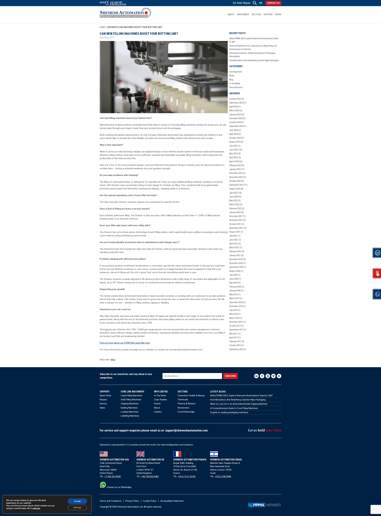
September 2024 (236, 126)
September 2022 (236, 185)
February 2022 (235, 208)
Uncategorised (235, 71)
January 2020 (235, 290)
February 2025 (235, 114)
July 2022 (233, 192)
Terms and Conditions (110, 501)
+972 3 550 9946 (223, 476)
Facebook (262, 376)
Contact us (273, 3)
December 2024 (236, 118)
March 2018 (234, 318)
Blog (113, 359)
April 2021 (233, 243)
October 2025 (235, 99)
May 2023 (233, 153)
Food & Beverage (186, 411)
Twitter (268, 376)
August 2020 (234, 271)
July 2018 (233, 310)
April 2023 (233, 157)
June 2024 (233, 130)
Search (255, 3)
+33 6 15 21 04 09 (186, 476)
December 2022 (236, 173)
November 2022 (236, 177)
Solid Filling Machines (131, 399)
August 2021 (234, 231)
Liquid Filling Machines (131, 395)
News (278, 14)
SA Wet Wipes (241, 3)
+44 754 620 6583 (150, 476)
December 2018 (236, 302)
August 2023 (234, 141)
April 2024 (233, 134)
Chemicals (183, 399)
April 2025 (233, 106)
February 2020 (235, 286)
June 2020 (233, 278)
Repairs (103, 399)
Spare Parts (105, 395)
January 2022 (235, 212)
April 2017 (233, 337)
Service (103, 403)
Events (157, 403)
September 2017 (236, 329)
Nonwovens (183, 407)
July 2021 (233, 235)
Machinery (243, 14)
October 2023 (235, 138)
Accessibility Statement (172, 501)
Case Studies (160, 399)
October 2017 (235, 325)
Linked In (256, 376)
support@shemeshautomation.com (186, 430)
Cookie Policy (149, 501)
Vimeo (273, 376)
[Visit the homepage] (125, 14)
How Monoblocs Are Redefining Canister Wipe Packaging (253, 60)
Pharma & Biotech (186, 403)
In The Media (234, 83)
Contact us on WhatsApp (118, 487)
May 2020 (233, 282)
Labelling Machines (130, 415)
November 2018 (236, 306)
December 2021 (236, 216)
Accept (77, 501)
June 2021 (233, 239)
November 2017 (236, 322)
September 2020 (236, 267)
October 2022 (235, 181)
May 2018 (233, 314)
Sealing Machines (129, 407)
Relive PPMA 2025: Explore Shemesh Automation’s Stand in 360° (241, 395)
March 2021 (234, 247)
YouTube (279, 376)
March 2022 (234, 204)
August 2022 (234, 188)
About (231, 14)
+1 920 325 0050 (112, 476)
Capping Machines (130, 403)
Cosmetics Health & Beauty (191, 395)
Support (268, 14)
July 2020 (233, 275)
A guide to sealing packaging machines (229, 412)
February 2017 (235, 341)
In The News (160, 395)
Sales (102, 407)
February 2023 (235, 165)
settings (36, 508)
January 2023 (235, 169)
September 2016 (236, 349)
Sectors (256, 14)
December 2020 (236, 259)
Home (102, 27)
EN (260, 3)
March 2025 (234, 110)
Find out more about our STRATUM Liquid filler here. (125, 343)
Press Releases (236, 87)
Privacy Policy (132, 501)
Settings (77, 507)
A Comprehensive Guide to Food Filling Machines (234, 408)
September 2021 (236, 228)
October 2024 (235, 122)
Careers (158, 411)
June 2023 (233, 149)
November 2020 (236, 263)
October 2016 (235, 345)
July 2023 (233, 145)
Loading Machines (129, 411)
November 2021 (236, 220)
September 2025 (236, 102)
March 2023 (234, 161)
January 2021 (235, 255)
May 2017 (233, 333)
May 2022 (233, 200)
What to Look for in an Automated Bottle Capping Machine (238, 404)
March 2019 (234, 298)
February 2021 (235, 251)
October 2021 (235, 224)
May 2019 (233, 294)
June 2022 (233, 196)
